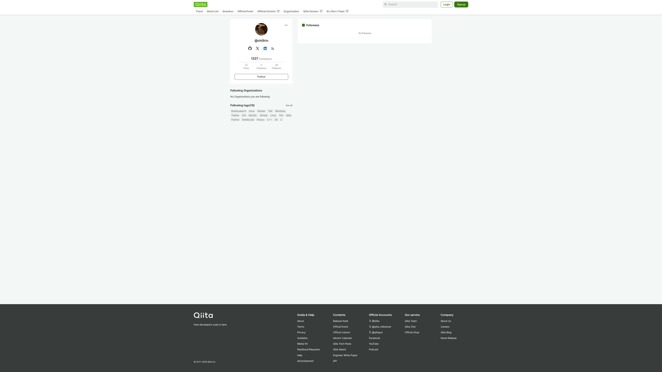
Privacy (301, 332)
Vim (281, 115)
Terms (300, 326)
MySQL (253, 115)
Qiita (288, 115)
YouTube (374, 343)
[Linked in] (265, 48)
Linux (273, 115)
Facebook (374, 338)
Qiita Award (339, 349)
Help (299, 355)
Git (276, 119)
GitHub (264, 115)
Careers (445, 326)
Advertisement (305, 360)
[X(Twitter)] (257, 48)
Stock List (212, 11)
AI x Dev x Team (337, 11)
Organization (291, 11)
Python (235, 119)
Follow (261, 76)
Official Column (268, 11)
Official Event (245, 11)
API (335, 360)
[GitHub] (250, 48)
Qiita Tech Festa (342, 343)
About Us (446, 320)
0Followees (261, 66)
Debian (261, 111)
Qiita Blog (446, 332)
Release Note (340, 320)
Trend (199, 11)
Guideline (302, 338)
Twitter (235, 115)
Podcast (373, 349)
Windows (280, 111)
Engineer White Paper (345, 355)
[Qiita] (200, 4)
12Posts (246, 66)
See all (289, 105)
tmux (252, 111)
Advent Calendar (342, 338)
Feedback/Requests (308, 349)
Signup (461, 4)
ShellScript (248, 119)
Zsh (244, 115)
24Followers (276, 66)
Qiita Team (411, 320)
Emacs (260, 119)
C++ (269, 119)
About (300, 320)
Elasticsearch (238, 111)
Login (446, 4)
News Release (449, 338)
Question (228, 11)
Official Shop (412, 332)
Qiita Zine (410, 326)
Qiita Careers (312, 11)
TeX (270, 111)
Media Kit (302, 343)
